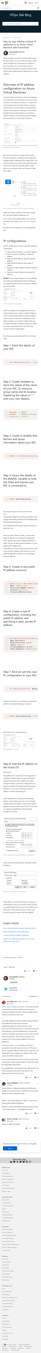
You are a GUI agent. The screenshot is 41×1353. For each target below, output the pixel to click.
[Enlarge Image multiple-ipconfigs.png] (20, 191)
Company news (5, 1324)
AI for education (6, 1250)
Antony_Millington (12, 1083)
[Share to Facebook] (14, 1162)
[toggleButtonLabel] (38, 8)
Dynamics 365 (5, 1265)
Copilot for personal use (7, 1182)
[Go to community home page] (6, 2)
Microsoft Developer (7, 1291)
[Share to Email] (30, 1162)
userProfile (13, 982)
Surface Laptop (5, 1173)
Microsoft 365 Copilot (7, 1277)
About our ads (5, 1350)
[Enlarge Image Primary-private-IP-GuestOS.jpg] (20, 835)
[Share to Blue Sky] (24, 1162)
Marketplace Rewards (7, 1306)
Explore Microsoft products (8, 1188)
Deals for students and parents (9, 1247)
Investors (4, 1330)
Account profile (5, 1200)
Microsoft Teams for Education (9, 1235)
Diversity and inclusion (7, 1333)
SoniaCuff (12, 52)
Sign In (37, 3)
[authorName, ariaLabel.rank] (5, 53)
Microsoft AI (5, 1259)
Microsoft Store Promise (7, 1217)
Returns (4, 1209)
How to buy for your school (8, 1241)
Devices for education (7, 1232)
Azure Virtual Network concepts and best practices (19, 928)
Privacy (20, 1346)
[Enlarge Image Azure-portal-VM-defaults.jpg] (20, 133)
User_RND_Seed (12, 1001)
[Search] (26, 3)
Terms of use (5, 1348)
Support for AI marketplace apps (9, 1297)
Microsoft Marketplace (7, 1303)
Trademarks (13, 1348)
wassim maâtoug (12, 1119)
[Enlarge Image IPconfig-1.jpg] (20, 295)
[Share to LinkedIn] (11, 1162)
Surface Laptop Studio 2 (7, 1176)
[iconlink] (5, 989)
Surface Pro (5, 1170)
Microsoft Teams (6, 1274)
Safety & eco (21, 1348)
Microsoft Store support (7, 1206)
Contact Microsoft (12, 1346)
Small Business (5, 1280)
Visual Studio (5, 1309)
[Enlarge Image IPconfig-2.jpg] (20, 740)
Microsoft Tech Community (8, 1300)
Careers (4, 1318)
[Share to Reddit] (21, 1162)
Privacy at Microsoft (6, 1327)
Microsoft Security (6, 1262)
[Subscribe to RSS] (27, 1162)
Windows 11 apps (6, 1191)
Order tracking (5, 1211)
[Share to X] (17, 1162)
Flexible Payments (6, 1220)
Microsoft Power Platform (8, 1271)
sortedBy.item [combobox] (33, 996)
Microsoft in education (7, 1229)
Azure (3, 1288)
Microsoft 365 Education (8, 1238)
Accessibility (5, 1336)
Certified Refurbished (7, 1214)
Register (30, 3)
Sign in (10, 1148)
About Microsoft (6, 1321)
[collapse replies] (20, 1000)
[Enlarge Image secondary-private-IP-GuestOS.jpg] (20, 880)
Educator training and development (10, 1244)
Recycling (28, 1348)
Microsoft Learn (6, 1294)
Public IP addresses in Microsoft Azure (15, 932)
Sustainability (5, 1339)
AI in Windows (5, 1185)
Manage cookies (28, 1346)
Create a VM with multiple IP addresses (16, 935)
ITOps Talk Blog (7, 8)
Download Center (6, 1203)
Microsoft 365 (5, 1268)
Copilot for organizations (8, 1179)
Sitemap (4, 1346)
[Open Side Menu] (2, 2)
